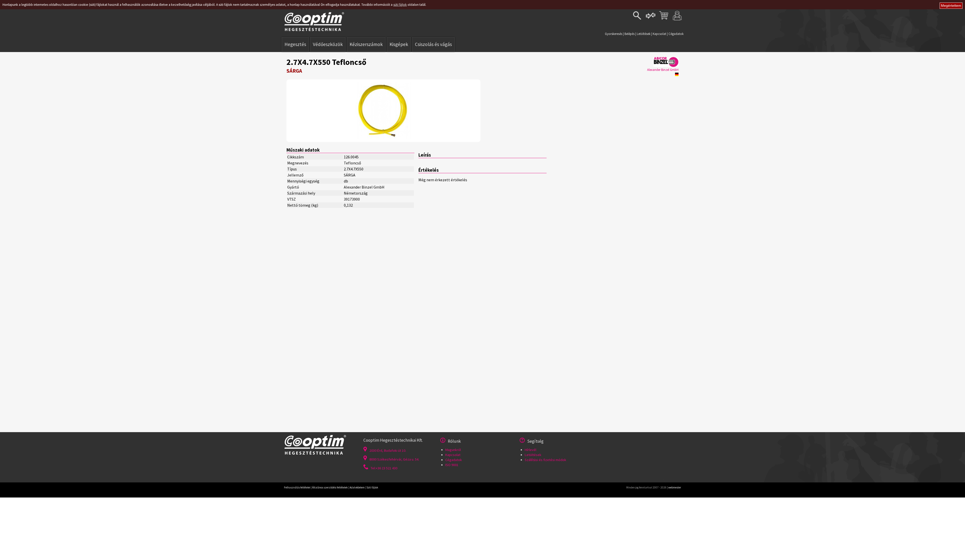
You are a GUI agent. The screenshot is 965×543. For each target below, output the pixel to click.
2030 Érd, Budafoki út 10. (387, 450)
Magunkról (453, 449)
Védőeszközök (328, 44)
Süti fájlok (372, 487)
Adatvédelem (357, 487)
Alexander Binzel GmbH (663, 70)
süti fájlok (400, 5)
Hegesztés (295, 44)
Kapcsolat (659, 34)
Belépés (629, 34)
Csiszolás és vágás (433, 44)
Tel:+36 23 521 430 (384, 468)
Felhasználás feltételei (297, 487)
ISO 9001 (451, 465)
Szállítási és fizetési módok (545, 460)
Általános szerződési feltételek (330, 487)
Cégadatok (676, 34)
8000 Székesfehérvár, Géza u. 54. (394, 459)
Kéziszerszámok (366, 44)
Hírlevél (530, 449)
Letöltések (643, 34)
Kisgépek (399, 44)
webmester (674, 487)
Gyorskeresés (613, 34)
